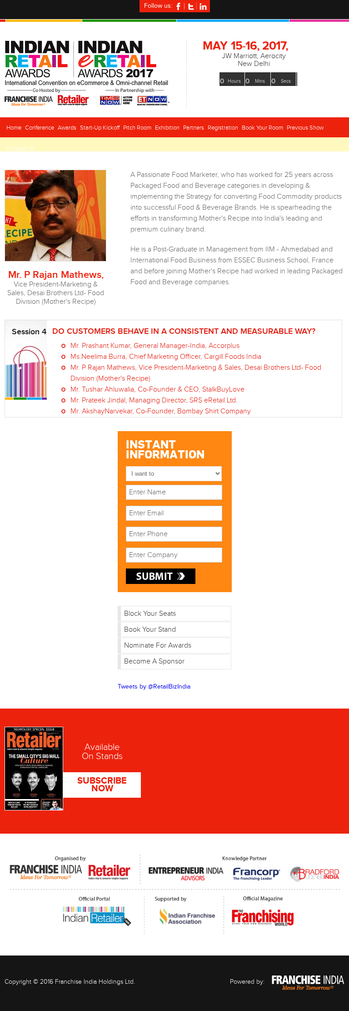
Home (13, 127)
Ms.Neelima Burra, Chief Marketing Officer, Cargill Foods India (165, 356)
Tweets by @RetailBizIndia (154, 686)
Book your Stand (150, 629)
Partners (193, 127)
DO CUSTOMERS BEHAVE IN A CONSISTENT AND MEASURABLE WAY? (183, 331)
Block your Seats (150, 613)
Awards (67, 127)
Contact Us (20, 148)
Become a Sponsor (154, 661)
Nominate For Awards (157, 645)
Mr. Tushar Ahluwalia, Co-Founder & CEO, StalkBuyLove (157, 389)
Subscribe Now (102, 784)
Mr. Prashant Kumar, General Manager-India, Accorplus (154, 346)
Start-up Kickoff (100, 127)
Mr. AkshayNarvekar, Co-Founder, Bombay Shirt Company (160, 411)
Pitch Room (137, 127)
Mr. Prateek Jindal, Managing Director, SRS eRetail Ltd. (154, 400)
